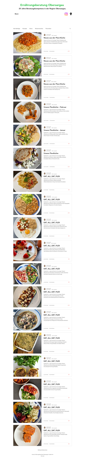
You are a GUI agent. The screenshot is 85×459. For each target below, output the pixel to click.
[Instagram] (66, 14)
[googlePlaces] (71, 14)
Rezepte (25, 28)
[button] (70, 28)
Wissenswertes (39, 28)
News (30, 28)
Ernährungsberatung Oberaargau (42, 5)
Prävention (48, 28)
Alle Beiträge (16, 28)
